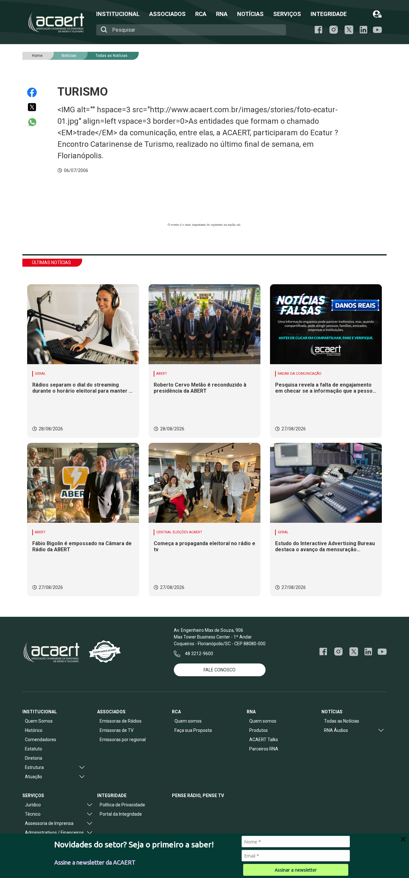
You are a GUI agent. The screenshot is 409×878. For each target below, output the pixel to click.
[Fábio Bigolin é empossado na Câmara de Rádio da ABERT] (83, 483)
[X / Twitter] (349, 30)
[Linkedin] (363, 29)
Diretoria (33, 758)
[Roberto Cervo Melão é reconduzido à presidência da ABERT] (204, 324)
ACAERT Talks (263, 739)
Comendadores (40, 739)
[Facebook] (318, 30)
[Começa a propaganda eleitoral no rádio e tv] (204, 483)
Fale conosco (219, 669)
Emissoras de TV (117, 730)
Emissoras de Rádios (121, 721)
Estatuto (33, 748)
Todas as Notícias (111, 55)
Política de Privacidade (122, 804)
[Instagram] (333, 30)
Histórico (33, 730)
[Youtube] (377, 30)
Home (37, 55)
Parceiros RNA (263, 748)
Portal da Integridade (121, 814)
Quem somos (188, 721)
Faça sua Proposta (193, 730)
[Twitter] (35, 107)
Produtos (258, 730)
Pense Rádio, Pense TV (198, 795)
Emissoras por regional (123, 739)
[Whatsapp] (35, 122)
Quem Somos (39, 721)
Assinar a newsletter (296, 870)
